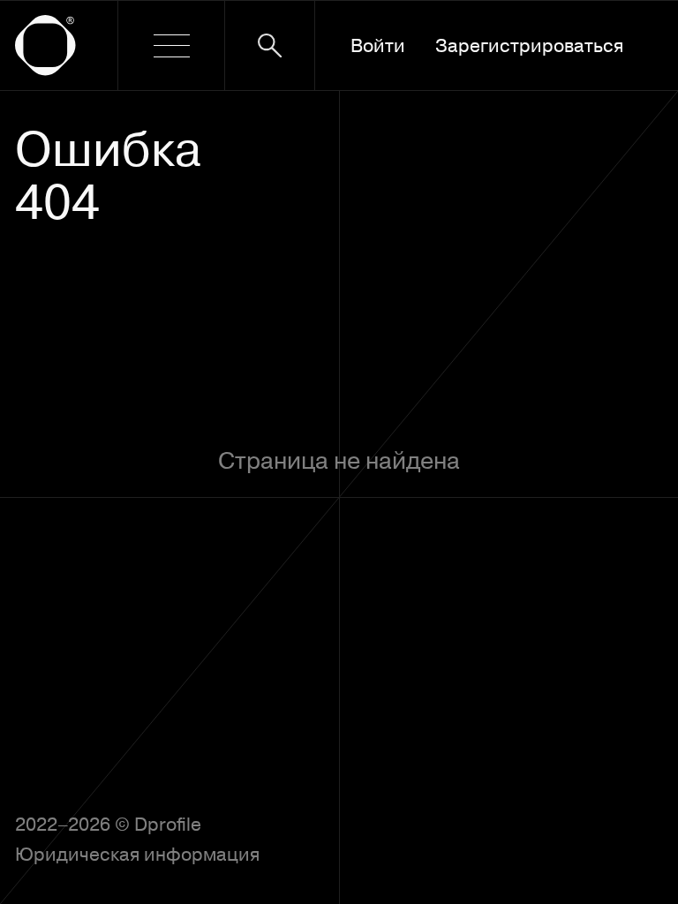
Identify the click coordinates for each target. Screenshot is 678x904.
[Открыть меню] (170, 45)
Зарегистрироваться (529, 45)
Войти (377, 45)
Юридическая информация (137, 853)
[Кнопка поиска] (269, 45)
